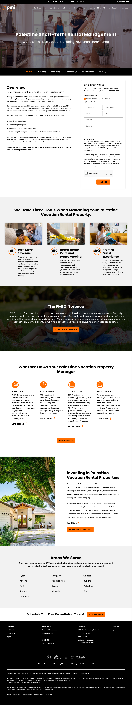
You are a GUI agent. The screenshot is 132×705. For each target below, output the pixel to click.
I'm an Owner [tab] (91, 99)
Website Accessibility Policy (31, 682)
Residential (11, 630)
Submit (103, 182)
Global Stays (66, 8)
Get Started (96, 614)
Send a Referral (48, 643)
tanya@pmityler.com (86, 642)
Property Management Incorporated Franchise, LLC (74, 664)
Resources (78, 8)
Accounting (55, 72)
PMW (68, 673)
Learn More (18, 424)
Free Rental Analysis (120, 8)
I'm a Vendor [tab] (91, 102)
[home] (9, 8)
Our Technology (71, 72)
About (105, 8)
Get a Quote (66, 440)
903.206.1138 (124, 2)
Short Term (11, 633)
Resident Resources (50, 630)
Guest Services (88, 72)
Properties (53, 8)
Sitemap (75, 673)
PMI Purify (102, 72)
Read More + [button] (93, 523)
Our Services (39, 8)
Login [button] (9, 637)
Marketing (42, 72)
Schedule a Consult (66, 329)
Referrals (91, 8)
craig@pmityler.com (86, 640)
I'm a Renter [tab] (105, 99)
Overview (29, 72)
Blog (99, 8)
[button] (113, 630)
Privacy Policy (85, 673)
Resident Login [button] (48, 633)
